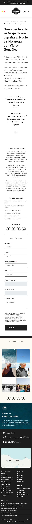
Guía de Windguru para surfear (12, 216)
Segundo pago (20, 481)
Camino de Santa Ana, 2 (12, 441)
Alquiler (3, 495)
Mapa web (20, 496)
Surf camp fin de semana (7, 492)
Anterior (16, 102)
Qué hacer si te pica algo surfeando (13, 210)
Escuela (3, 473)
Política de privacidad (14, 321)
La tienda (20, 477)
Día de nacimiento (11, 261)
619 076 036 (26, 438)
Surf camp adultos (5, 488)
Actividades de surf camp (7, 479)
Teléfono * (8, 271)
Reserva (19, 479)
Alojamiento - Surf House (7, 477)
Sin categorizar (19, 23)
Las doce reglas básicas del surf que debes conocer (12, 505)
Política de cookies (23, 494)
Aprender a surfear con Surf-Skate (12, 213)
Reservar (3, 481)
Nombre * (8, 243)
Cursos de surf (5, 483)
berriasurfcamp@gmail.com (12, 438)
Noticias (20, 475)
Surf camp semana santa (7, 490)
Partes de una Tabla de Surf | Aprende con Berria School (14, 503)
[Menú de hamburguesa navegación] (29, 11)
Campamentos (5, 485)
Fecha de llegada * (11, 280)
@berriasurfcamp (16, 342)
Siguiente (16, 119)
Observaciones (9, 298)
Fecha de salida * (10, 289)
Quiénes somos (4, 475)
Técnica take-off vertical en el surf (12, 218)
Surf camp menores (5, 486)
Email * (7, 252)
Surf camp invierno (5, 494)
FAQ (18, 473)
